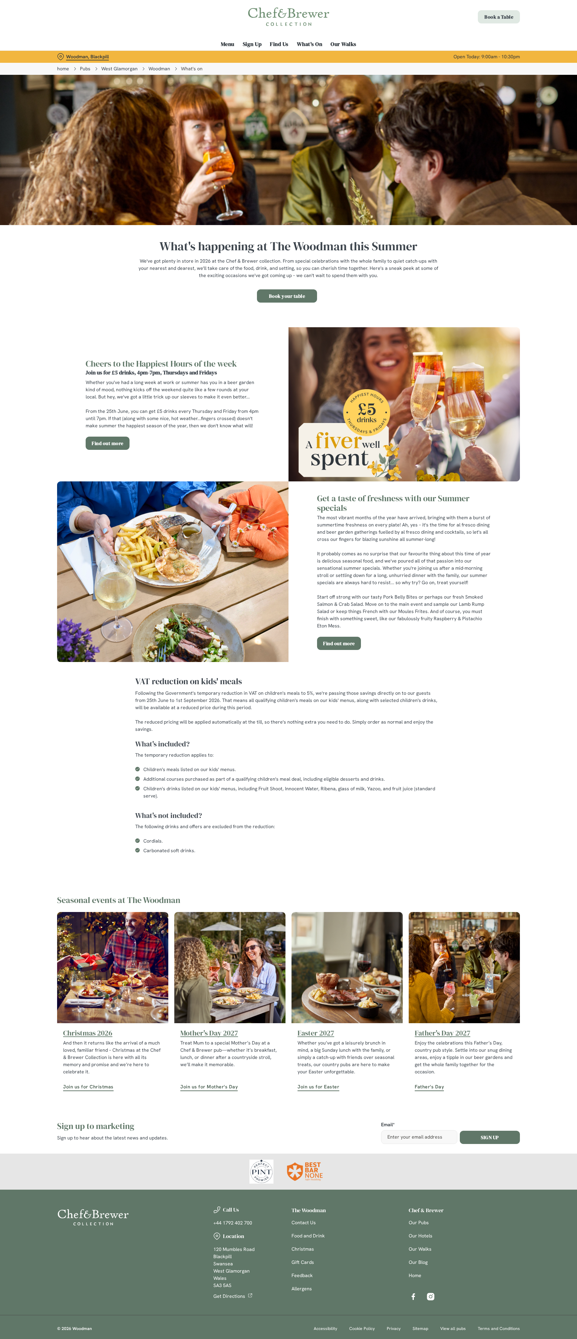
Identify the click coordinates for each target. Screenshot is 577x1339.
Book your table (287, 296)
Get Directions (229, 1296)
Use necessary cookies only (486, 35)
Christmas (303, 1249)
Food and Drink (308, 1236)
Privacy (394, 1328)
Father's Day (429, 1087)
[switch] (213, 55)
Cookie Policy (362, 1328)
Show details (354, 55)
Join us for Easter (318, 1087)
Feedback (302, 1275)
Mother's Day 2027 (209, 1033)
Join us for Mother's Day (209, 1087)
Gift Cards (303, 1262)
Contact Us (304, 1222)
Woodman (159, 69)
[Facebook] (413, 1296)
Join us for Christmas (88, 1087)
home (63, 69)
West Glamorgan (119, 69)
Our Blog (418, 1262)
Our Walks (420, 1249)
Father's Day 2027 (442, 1033)
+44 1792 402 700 (232, 1223)
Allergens (302, 1289)
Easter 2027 (316, 1033)
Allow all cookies (486, 15)
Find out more (108, 443)
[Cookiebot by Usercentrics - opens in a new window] (79, 55)
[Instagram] (430, 1296)
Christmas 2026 (87, 1033)
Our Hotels (420, 1236)
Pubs (85, 69)
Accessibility (325, 1328)
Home (415, 1275)
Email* (388, 1125)
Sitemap (420, 1328)
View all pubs (453, 1328)
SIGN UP (490, 1137)
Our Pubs (419, 1222)
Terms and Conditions (499, 1328)
